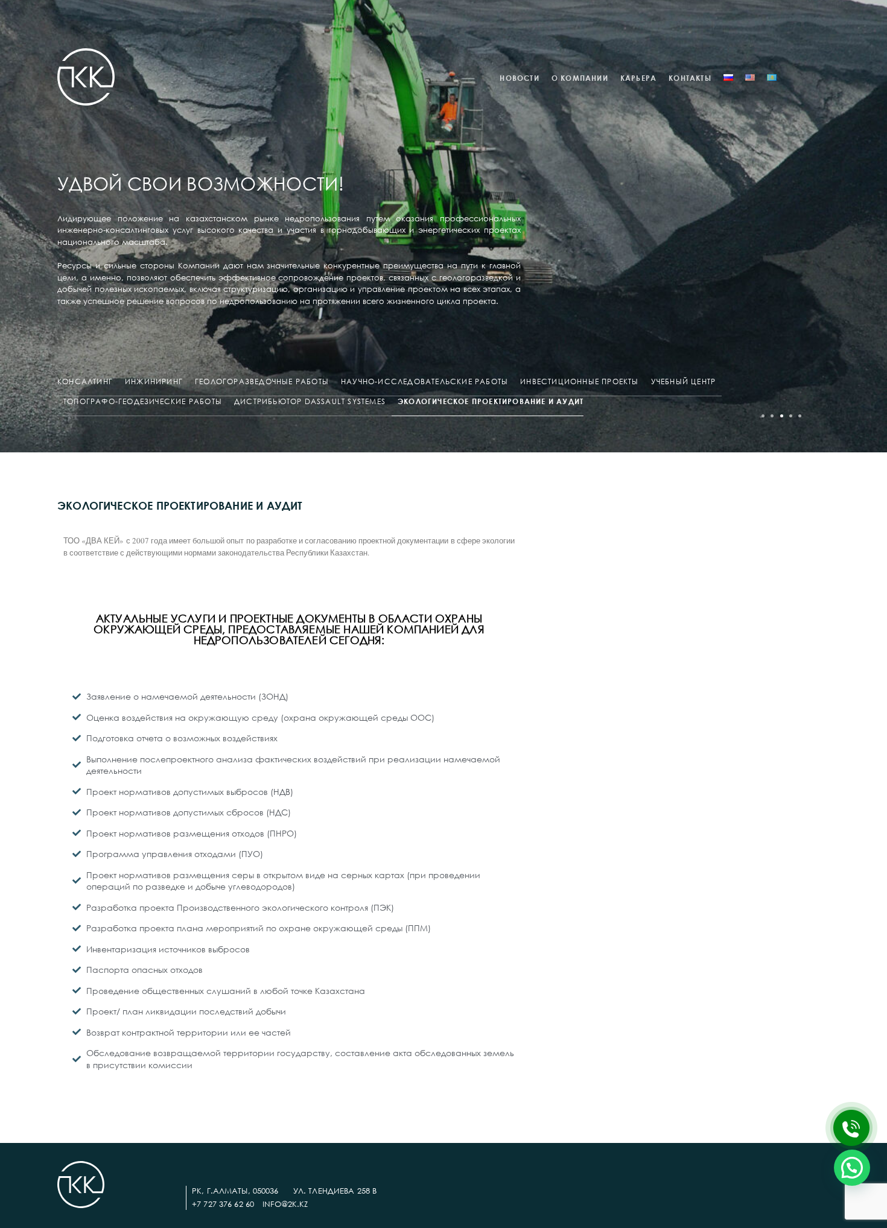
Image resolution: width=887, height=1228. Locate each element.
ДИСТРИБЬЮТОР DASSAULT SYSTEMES (310, 401)
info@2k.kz (285, 1204)
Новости (519, 78)
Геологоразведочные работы (262, 381)
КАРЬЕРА (638, 78)
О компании (580, 78)
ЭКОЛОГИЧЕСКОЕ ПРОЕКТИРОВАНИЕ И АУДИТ (490, 401)
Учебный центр (683, 381)
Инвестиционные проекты (579, 381)
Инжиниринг (154, 381)
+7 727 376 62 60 (223, 1204)
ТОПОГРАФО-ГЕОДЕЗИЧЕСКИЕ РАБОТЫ (142, 401)
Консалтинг (85, 381)
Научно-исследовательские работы (424, 381)
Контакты (690, 78)
